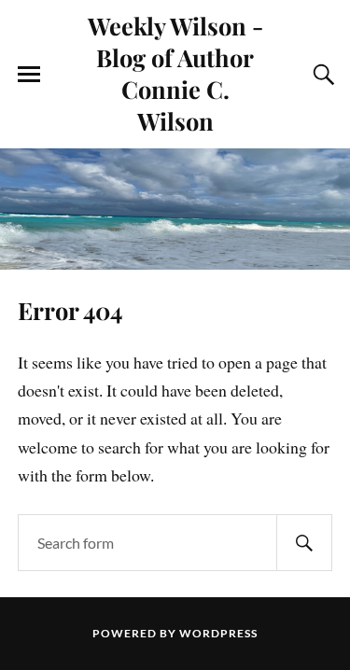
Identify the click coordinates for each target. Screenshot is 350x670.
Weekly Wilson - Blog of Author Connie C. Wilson (175, 72)
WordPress (218, 633)
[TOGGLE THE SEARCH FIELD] (321, 74)
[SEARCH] (304, 542)
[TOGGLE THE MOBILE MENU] (29, 74)
